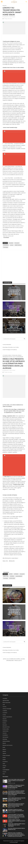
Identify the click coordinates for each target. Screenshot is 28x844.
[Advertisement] (14, 265)
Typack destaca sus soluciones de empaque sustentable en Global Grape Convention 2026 (16, 805)
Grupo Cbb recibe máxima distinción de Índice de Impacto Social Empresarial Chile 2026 (16, 799)
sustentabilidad (19, 576)
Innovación (17, 243)
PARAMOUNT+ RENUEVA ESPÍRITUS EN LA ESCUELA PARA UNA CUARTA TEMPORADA (16, 825)
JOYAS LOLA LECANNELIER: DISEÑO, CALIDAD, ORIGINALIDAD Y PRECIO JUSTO (14, 659)
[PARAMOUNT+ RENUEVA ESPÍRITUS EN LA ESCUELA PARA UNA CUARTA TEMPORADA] (5, 825)
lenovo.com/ (10, 235)
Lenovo (11, 245)
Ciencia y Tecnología (12, 355)
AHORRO (10, 574)
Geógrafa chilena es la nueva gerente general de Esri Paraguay (16, 810)
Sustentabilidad (19, 356)
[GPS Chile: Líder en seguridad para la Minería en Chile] (5, 830)
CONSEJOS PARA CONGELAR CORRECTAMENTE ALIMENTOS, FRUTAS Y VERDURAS (16, 821)
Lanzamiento (6, 245)
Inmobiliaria (5, 356)
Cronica (19, 355)
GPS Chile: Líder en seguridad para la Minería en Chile (16, 829)
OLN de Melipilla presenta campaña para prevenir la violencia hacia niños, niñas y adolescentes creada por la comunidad (14, 325)
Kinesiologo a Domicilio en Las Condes (11, 347)
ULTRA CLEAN (12, 578)
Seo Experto (10, 840)
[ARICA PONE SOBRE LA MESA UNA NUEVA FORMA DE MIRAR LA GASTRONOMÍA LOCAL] (5, 781)
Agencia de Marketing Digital (17, 841)
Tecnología (5, 247)
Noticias (4, 5)
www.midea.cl (15, 558)
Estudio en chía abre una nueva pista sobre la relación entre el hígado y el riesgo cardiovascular (14, 595)
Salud (14, 356)
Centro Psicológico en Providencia (10, 349)
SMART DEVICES (18, 245)
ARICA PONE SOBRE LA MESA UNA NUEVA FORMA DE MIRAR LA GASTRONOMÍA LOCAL (14, 292)
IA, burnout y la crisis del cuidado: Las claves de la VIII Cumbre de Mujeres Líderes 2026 (14, 309)
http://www (5, 235)
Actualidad (11, 243)
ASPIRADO (16, 574)
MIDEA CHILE (5, 576)
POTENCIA (12, 576)
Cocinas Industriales (7, 344)
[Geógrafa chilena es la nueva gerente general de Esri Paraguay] (5, 811)
